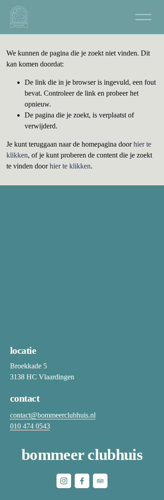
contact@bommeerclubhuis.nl (53, 415)
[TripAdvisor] (100, 481)
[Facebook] (82, 481)
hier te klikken (70, 166)
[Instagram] (63, 481)
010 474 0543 (30, 426)
